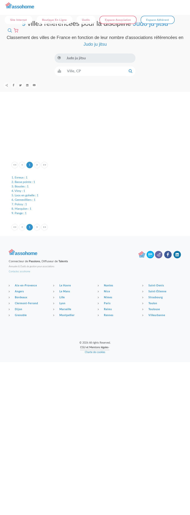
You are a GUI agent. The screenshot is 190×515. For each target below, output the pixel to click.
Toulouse (154, 309)
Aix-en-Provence (26, 285)
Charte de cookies (95, 352)
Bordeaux (21, 297)
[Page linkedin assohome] (177, 254)
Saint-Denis (156, 285)
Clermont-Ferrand (26, 303)
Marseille (65, 309)
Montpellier (67, 315)
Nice (107, 291)
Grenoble (21, 315)
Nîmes (108, 297)
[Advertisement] (95, 133)
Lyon (62, 303)
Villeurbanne (156, 315)
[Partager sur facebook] (14, 85)
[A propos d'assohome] (142, 254)
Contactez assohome (19, 271)
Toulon (152, 303)
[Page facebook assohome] (168, 254)
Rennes (108, 315)
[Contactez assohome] (158, 254)
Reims (108, 309)
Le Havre (65, 285)
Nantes (108, 285)
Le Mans (64, 291)
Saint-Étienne (157, 291)
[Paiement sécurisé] (150, 254)
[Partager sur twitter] (20, 85)
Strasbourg (155, 297)
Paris (107, 303)
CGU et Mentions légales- (94, 347)
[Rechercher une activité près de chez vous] (9, 30)
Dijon (18, 309)
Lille (62, 297)
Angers (19, 291)
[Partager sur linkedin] (27, 85)
